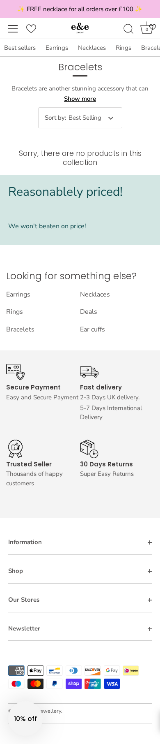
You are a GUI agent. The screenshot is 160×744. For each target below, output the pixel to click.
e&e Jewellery (44, 711)
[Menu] (13, 29)
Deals (88, 311)
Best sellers (20, 48)
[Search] (128, 30)
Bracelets (20, 329)
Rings (123, 48)
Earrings (57, 48)
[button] (25, 718)
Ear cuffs (92, 329)
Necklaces (92, 48)
